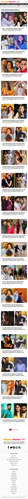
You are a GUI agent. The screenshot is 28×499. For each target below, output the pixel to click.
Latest (13, 471)
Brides (13, 482)
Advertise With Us (14, 457)
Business (14, 486)
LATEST (2, 4)
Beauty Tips (14, 491)
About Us (14, 455)
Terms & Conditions (13, 461)
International (13, 478)
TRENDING (8, 4)
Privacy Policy (13, 463)
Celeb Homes (14, 489)
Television (13, 477)
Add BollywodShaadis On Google (10, 6)
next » (16, 429)
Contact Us (14, 465)
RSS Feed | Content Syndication (14, 459)
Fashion (14, 484)
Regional (14, 480)
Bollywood (14, 475)
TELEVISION (21, 4)
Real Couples (14, 487)
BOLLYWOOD (14, 4)
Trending (14, 473)
